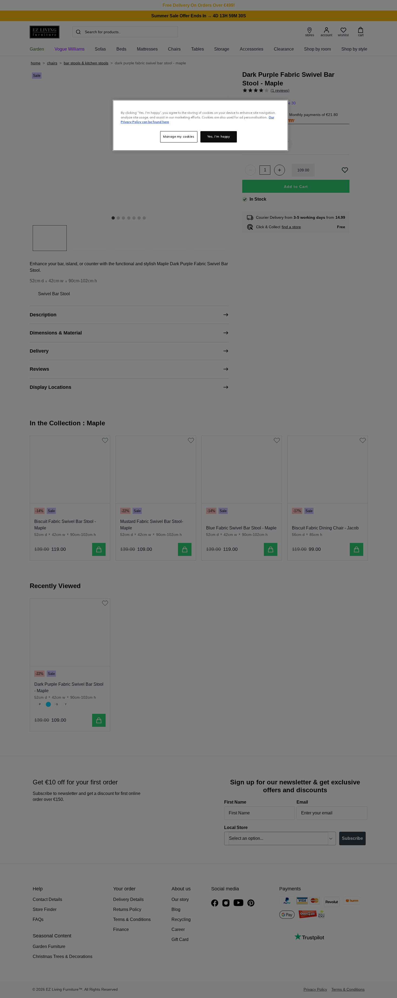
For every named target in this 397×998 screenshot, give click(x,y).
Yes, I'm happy (218, 136)
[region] (200, 125)
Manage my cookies (178, 136)
